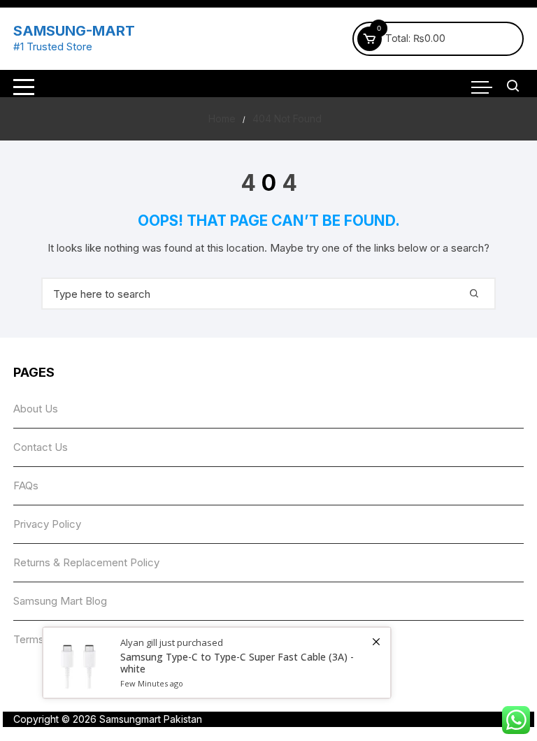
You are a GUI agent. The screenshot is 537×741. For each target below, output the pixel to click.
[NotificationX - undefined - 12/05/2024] (217, 662)
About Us (35, 408)
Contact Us (40, 447)
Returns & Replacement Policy (86, 562)
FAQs (25, 485)
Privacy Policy (47, 524)
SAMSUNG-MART (74, 30)
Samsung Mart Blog (60, 600)
